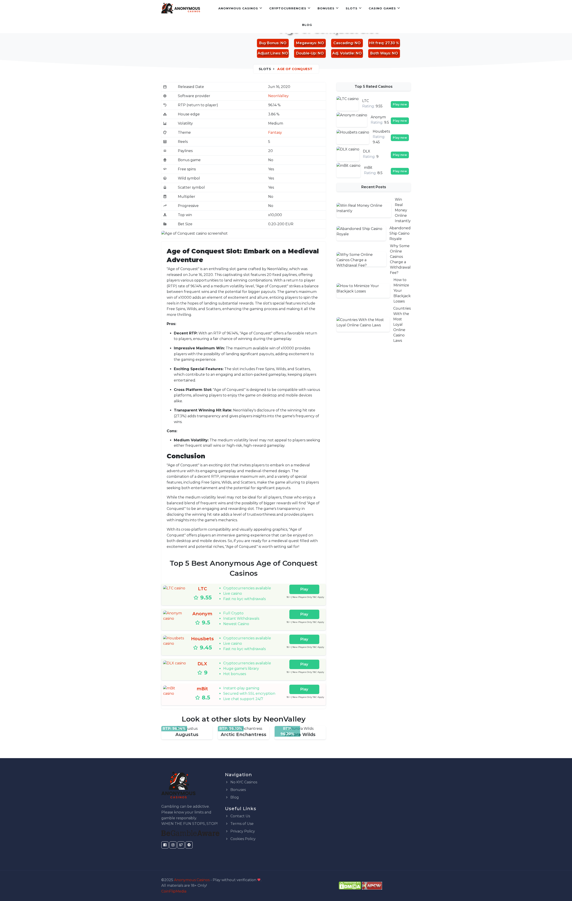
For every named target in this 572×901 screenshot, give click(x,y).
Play (304, 589)
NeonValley (278, 96)
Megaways (306, 43)
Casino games (382, 8)
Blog (307, 25)
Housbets (202, 638)
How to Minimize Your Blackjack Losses (402, 290)
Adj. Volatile (343, 53)
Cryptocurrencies (287, 8)
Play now (400, 104)
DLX (202, 663)
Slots (352, 8)
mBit (202, 688)
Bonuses (326, 8)
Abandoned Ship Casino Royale (400, 233)
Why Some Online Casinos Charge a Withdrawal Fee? (400, 259)
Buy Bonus (269, 43)
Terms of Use (241, 824)
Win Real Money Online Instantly (403, 210)
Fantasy (275, 132)
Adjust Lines (269, 53)
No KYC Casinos (243, 782)
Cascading (343, 43)
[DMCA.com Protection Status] (350, 885)
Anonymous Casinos (238, 8)
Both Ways (380, 53)
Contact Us (239, 816)
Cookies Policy (242, 839)
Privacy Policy (242, 831)
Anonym (202, 613)
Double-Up (306, 53)
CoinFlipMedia (173, 891)
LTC (202, 588)
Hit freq (376, 43)
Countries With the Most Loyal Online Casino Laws (402, 324)
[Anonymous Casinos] (180, 8)
